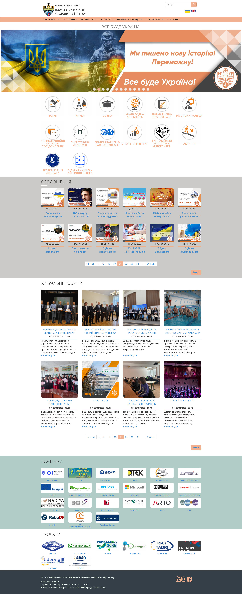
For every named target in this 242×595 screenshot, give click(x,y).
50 (115, 263)
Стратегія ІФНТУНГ (135, 143)
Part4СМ (107, 553)
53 (133, 263)
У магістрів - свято (182, 400)
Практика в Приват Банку (80, 495)
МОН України (52, 480)
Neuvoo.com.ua (107, 495)
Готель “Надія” (53, 510)
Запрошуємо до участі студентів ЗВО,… (107, 216)
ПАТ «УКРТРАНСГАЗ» (189, 480)
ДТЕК (134, 480)
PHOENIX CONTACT (162, 495)
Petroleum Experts (107, 525)
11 (139, 89)
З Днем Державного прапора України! (162, 252)
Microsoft (135, 495)
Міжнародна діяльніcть (134, 116)
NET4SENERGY (80, 553)
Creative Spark (189, 553)
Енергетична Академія (80, 144)
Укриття (189, 143)
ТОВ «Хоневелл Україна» (189, 495)
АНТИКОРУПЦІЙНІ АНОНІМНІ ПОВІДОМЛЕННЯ (53, 143)
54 (138, 263)
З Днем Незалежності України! (107, 252)
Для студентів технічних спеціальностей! (80, 252)
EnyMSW (52, 553)
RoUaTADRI (162, 553)
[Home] (48, 9)
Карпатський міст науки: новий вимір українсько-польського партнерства (100, 333)
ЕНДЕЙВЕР (135, 510)
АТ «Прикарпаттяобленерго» (80, 526)
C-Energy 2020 (134, 553)
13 (148, 89)
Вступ (52, 115)
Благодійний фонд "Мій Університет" (162, 143)
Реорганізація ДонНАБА (53, 172)
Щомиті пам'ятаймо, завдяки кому (53, 252)
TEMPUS (52, 495)
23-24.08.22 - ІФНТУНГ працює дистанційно (135, 252)
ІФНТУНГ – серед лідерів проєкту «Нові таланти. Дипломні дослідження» (141, 333)
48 (104, 263)
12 (143, 89)
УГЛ (80, 480)
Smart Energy (80, 510)
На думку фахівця (189, 115)
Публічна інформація (127, 20)
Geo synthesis (162, 480)
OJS (189, 510)
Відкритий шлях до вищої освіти (80, 172)
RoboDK (52, 525)
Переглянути (48, 355)
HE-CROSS (80, 568)
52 (127, 263)
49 (110, 263)
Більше (195, 272)
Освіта (107, 115)
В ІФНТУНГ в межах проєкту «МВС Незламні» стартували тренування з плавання (182, 333)
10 (134, 89)
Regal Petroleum (107, 510)
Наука (80, 115)
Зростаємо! (100, 400)
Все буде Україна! (121, 27)
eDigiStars (53, 568)
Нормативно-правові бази (162, 116)
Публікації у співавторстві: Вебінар (80, 216)
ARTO (162, 510)
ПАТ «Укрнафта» (107, 480)
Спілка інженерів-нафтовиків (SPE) (107, 144)
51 (121, 264)
